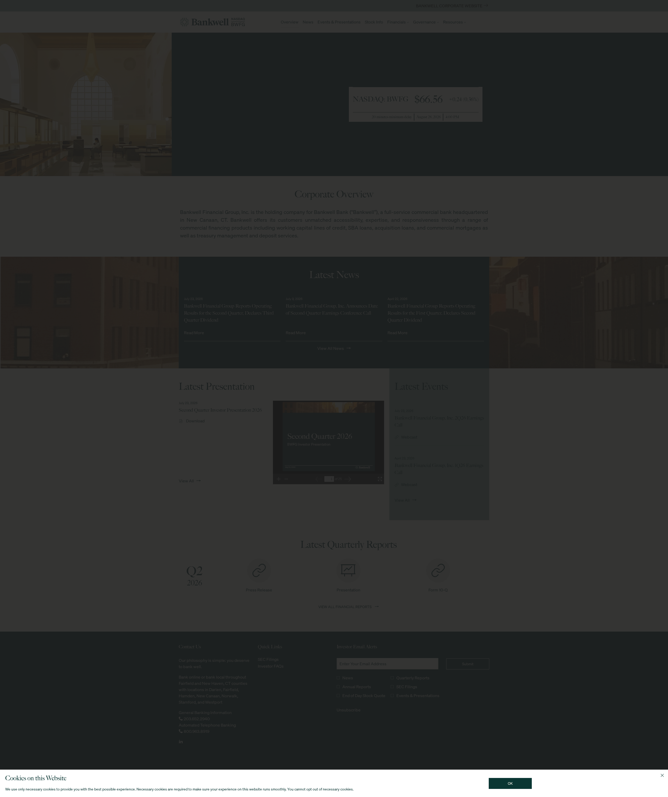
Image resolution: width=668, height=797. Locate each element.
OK (510, 783)
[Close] (662, 775)
